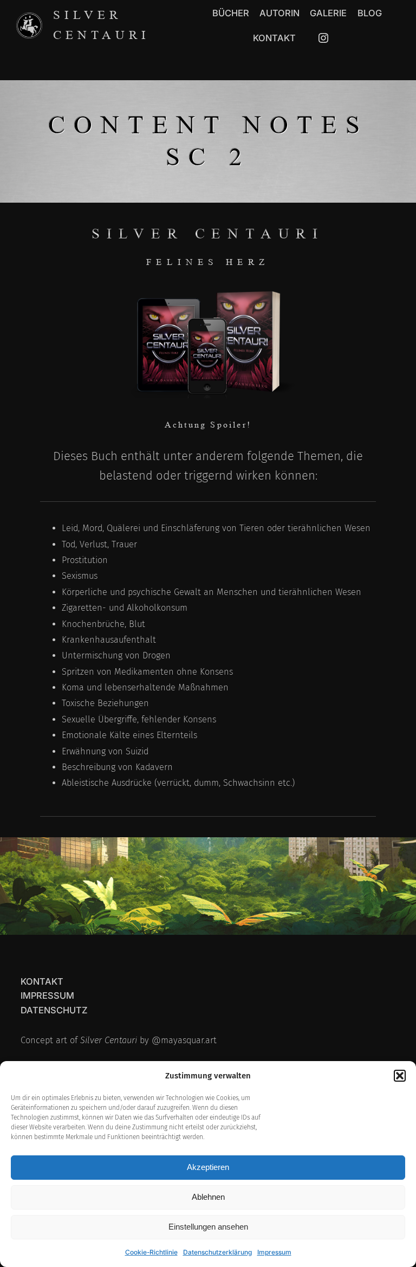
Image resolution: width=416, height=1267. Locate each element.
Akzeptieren (208, 1167)
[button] (399, 1075)
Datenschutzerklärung (217, 1252)
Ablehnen (208, 1196)
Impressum (274, 1252)
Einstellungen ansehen (208, 1226)
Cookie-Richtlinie (151, 1252)
